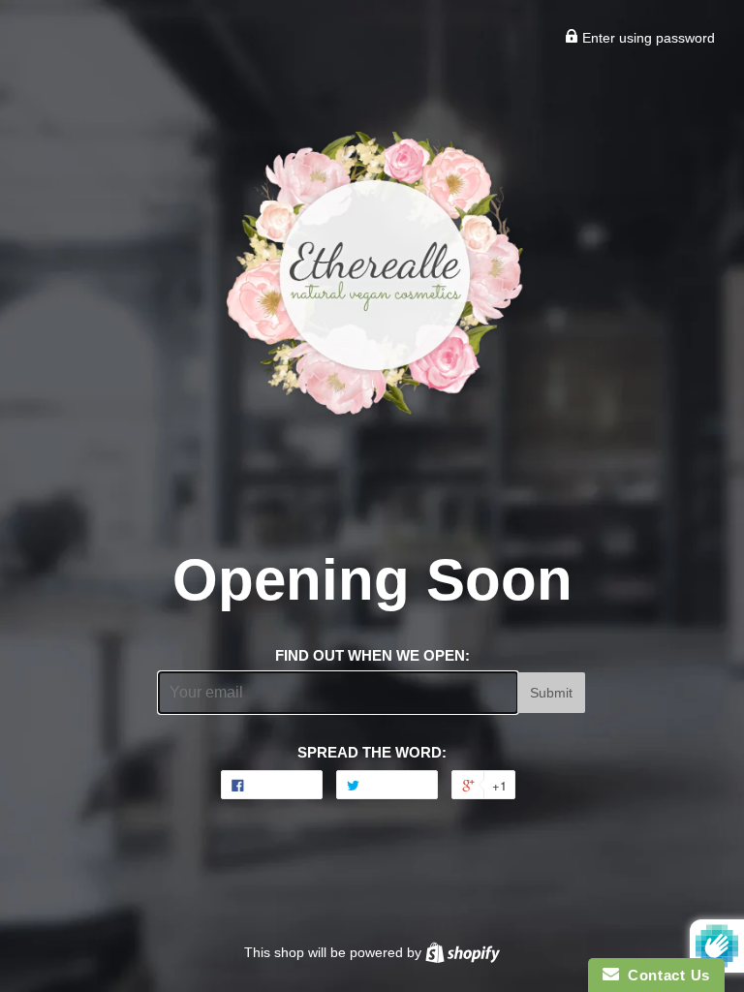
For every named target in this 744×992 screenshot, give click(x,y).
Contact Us (664, 975)
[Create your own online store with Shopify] (462, 952)
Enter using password (646, 38)
